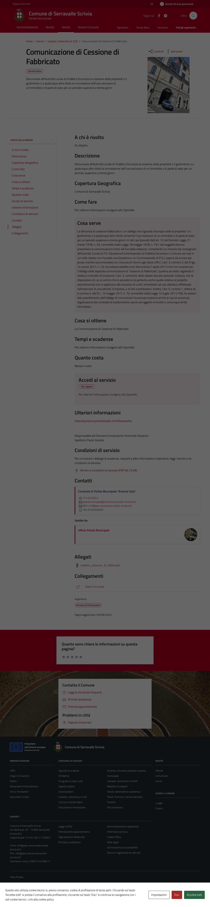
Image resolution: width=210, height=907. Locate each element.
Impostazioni (159, 895)
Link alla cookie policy (41, 899)
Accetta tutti (194, 895)
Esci (176, 895)
